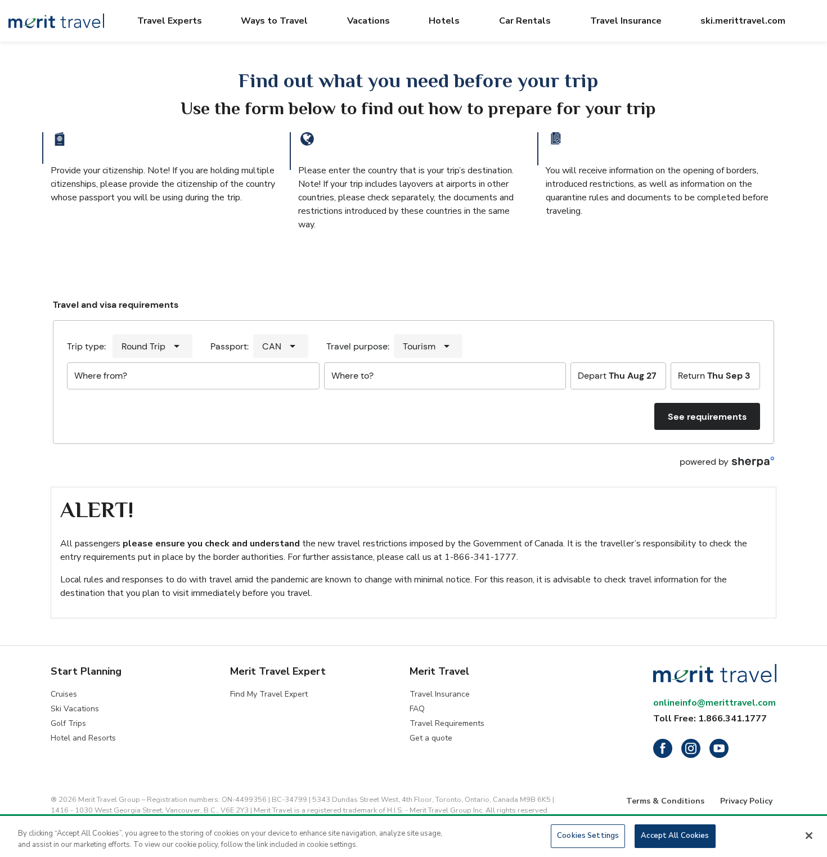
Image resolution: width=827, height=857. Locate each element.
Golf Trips (68, 723)
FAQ (417, 708)
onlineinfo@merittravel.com (714, 703)
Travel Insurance (440, 694)
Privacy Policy (746, 801)
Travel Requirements (447, 723)
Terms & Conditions (665, 801)
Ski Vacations (75, 708)
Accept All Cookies (675, 836)
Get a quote (431, 738)
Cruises (64, 694)
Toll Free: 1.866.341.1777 (710, 718)
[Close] (809, 835)
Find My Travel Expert (269, 694)
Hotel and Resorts (83, 738)
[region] (413, 837)
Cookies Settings (588, 836)
